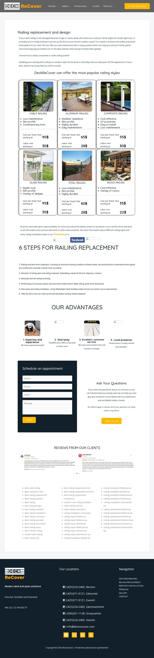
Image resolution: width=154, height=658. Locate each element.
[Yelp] (90, 634)
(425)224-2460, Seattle (81, 620)
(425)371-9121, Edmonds (82, 593)
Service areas (80, 6)
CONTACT (123, 596)
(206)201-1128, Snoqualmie (84, 613)
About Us (107, 6)
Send (29, 420)
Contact (96, 6)
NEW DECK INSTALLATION (131, 585)
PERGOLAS (123, 589)
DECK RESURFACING (128, 578)
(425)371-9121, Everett (81, 600)
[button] (137, 6)
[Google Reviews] (82, 634)
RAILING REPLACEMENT (130, 582)
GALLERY (123, 593)
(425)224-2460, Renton (81, 587)
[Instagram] (74, 634)
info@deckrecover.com (81, 626)
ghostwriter (103, 647)
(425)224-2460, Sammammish (85, 607)
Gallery (65, 6)
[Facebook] (66, 634)
